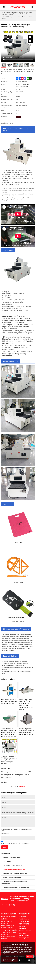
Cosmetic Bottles (24, 921)
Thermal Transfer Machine (9, 930)
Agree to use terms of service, (15, 843)
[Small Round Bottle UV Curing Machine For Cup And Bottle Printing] (9, 690)
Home (4, 13)
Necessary (8, 960)
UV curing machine (7, 772)
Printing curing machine (22, 775)
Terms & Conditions (23, 843)
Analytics (15, 960)
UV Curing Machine (8, 15)
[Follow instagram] (14, 905)
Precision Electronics (25, 931)
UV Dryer (31, 772)
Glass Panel (22, 928)
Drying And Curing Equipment (6, 922)
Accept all (29, 956)
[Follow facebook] (12, 905)
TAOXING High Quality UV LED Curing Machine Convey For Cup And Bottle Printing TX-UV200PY (9, 760)
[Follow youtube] (9, 905)
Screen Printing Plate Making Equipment (7, 927)
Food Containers (24, 919)
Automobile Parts (24, 916)
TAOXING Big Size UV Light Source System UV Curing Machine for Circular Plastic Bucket (26, 731)
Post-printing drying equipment (20, 13)
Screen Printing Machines (8, 916)
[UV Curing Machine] (18, 117)
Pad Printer (4, 919)
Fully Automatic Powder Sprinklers (8, 938)
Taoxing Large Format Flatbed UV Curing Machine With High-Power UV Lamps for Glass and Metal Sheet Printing (26, 704)
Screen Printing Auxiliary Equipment (8, 933)
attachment (6, 833)
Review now (22, 786)
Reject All (8, 956)
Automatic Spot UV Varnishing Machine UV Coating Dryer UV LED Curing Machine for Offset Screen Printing (8, 732)
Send (4, 847)
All (8, 13)
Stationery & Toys (24, 938)
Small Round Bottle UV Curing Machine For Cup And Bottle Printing (9, 701)
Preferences (24, 960)
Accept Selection (19, 956)
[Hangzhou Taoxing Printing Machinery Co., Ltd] (18, 7)
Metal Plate (22, 933)
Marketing (32, 960)
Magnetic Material (24, 935)
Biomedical (22, 926)
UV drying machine (7, 775)
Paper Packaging (24, 924)
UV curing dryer (6, 777)
